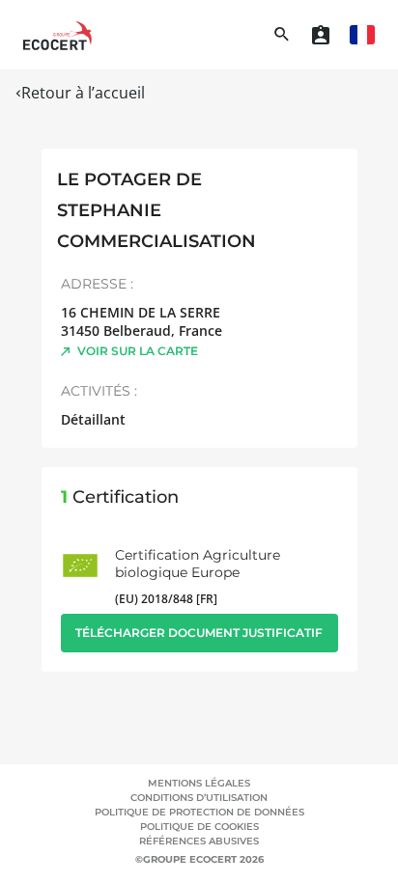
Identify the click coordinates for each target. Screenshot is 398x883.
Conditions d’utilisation (199, 797)
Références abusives (199, 841)
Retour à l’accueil (83, 92)
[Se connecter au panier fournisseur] (320, 34)
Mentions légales (199, 783)
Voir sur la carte (137, 351)
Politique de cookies (199, 826)
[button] (362, 34)
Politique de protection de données (199, 812)
